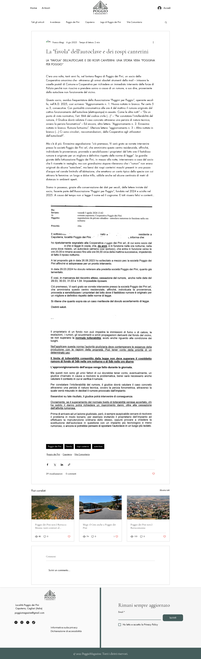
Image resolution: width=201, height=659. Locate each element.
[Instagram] (22, 622)
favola (69, 446)
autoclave (98, 446)
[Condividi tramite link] (69, 464)
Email (121, 612)
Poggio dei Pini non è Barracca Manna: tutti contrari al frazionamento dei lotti (50, 526)
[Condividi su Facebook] (47, 464)
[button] (166, 22)
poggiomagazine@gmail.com (29, 612)
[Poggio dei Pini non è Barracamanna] (148, 507)
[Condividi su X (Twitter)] (54, 464)
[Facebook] (16, 622)
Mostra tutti (165, 490)
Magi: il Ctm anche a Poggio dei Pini (99, 526)
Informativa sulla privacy (64, 627)
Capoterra (89, 22)
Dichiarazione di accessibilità (66, 631)
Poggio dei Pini (72, 22)
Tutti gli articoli (37, 22)
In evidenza (55, 22)
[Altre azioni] (153, 42)
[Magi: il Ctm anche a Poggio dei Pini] (100, 507)
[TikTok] (33, 622)
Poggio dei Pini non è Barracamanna (141, 526)
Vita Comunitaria (134, 22)
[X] (28, 622)
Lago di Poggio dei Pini (110, 22)
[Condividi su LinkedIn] (61, 464)
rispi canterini (83, 446)
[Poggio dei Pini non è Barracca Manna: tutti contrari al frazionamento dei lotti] (52, 507)
